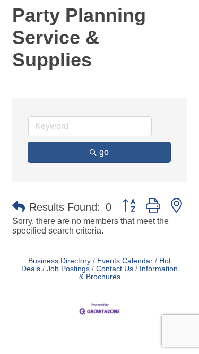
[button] (18, 207)
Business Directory (59, 261)
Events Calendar (125, 261)
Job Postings (68, 269)
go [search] (104, 152)
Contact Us (114, 269)
